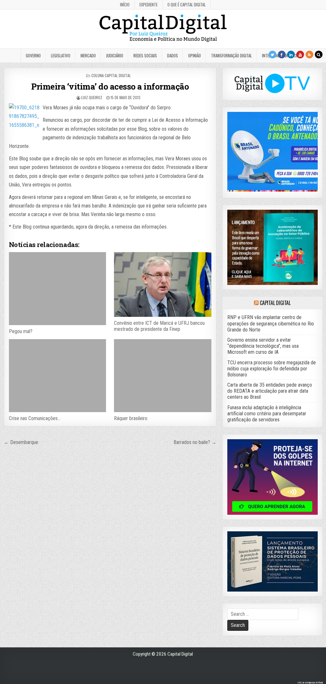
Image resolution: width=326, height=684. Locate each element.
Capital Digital (275, 303)
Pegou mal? (20, 331)
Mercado (88, 55)
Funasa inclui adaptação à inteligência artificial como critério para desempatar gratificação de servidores (266, 413)
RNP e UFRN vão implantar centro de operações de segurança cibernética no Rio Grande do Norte (270, 323)
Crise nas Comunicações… (34, 418)
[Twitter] (272, 54)
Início (125, 4)
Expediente (148, 4)
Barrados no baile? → (195, 442)
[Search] (318, 54)
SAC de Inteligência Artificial (310, 682)
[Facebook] (282, 54)
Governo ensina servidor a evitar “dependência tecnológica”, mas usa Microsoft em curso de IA (263, 346)
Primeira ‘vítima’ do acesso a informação (110, 86)
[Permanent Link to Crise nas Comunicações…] (57, 375)
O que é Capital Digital (186, 4)
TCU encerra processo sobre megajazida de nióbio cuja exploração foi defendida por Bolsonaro (271, 369)
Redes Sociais (145, 55)
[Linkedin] (291, 54)
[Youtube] (300, 54)
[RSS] (309, 54)
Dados (172, 55)
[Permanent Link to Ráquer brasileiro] (162, 375)
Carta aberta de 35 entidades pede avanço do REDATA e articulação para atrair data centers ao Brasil (269, 391)
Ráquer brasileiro (130, 418)
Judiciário (114, 55)
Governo (33, 55)
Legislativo (60, 55)
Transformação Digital (231, 55)
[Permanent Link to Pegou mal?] (57, 288)
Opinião (194, 55)
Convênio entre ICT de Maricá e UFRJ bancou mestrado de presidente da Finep (159, 326)
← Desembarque (21, 442)
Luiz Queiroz (91, 97)
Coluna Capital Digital (111, 75)
